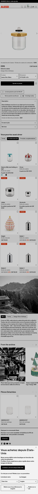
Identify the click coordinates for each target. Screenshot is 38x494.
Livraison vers (6, 477)
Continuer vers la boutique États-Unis (12, 467)
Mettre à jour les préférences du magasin (13, 487)
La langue (22, 477)
